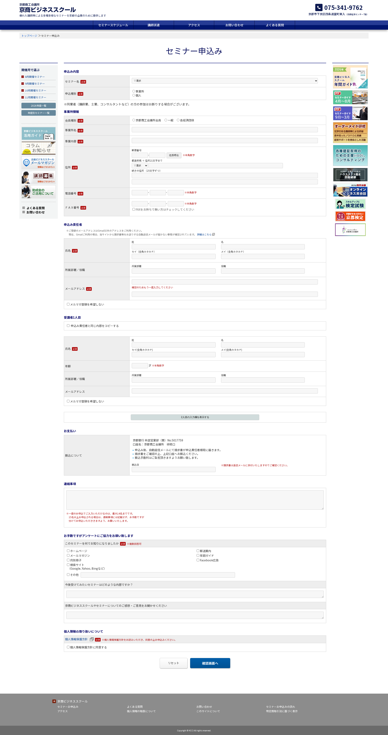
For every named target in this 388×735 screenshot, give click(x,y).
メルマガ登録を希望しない (87, 304)
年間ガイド (207, 555)
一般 (170, 120)
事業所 (140, 91)
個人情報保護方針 (76, 639)
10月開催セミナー (35, 90)
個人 (138, 95)
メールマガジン (80, 555)
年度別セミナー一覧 (39, 112)
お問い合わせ (234, 25)
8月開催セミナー (35, 77)
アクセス (194, 25)
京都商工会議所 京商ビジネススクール (47, 8)
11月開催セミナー (35, 97)
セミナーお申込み (67, 707)
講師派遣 (154, 25)
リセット (173, 663)
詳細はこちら (204, 234)
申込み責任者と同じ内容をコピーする (94, 326)
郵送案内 (205, 551)
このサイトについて (208, 711)
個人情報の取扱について (141, 711)
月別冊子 (75, 560)
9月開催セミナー (35, 83)
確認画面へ (210, 663)
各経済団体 (187, 120)
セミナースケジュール (113, 25)
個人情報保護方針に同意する (88, 647)
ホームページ (78, 551)
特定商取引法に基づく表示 (282, 711)
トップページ (29, 36)
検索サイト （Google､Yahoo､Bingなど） (86, 566)
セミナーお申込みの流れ (280, 707)
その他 (74, 575)
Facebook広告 (209, 560)
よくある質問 (275, 25)
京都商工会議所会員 (148, 120)
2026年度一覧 (38, 105)
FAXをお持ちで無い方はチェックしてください (165, 209)
